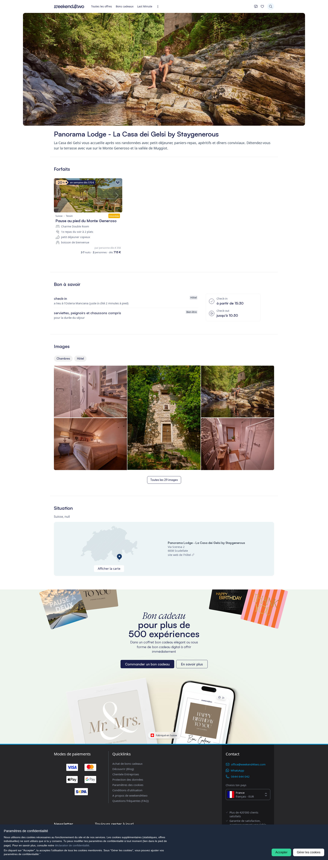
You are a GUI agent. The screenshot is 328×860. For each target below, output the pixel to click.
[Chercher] (270, 6)
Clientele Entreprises (125, 774)
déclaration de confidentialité (72, 845)
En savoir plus (192, 664)
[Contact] (256, 6)
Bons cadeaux (124, 6)
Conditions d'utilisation (127, 790)
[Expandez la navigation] (159, 6)
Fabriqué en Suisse (166, 735)
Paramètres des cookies (127, 785)
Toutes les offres (101, 6)
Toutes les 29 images (164, 480)
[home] (69, 6)
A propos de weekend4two (129, 795)
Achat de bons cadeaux (127, 763)
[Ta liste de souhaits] (262, 6)
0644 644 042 (240, 776)
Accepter (281, 852)
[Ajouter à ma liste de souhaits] (117, 182)
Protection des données (127, 779)
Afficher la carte (109, 568)
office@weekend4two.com (248, 764)
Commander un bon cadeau (147, 664)
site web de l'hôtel (179, 555)
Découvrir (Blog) (123, 769)
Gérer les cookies (308, 852)
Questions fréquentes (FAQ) (130, 801)
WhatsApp (237, 770)
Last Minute (144, 6)
